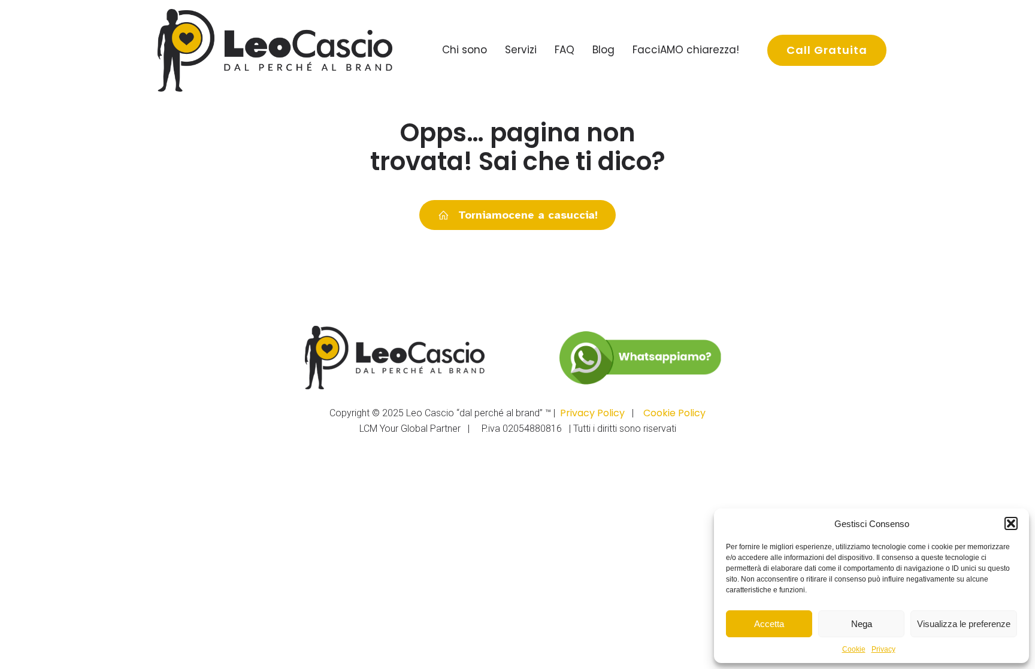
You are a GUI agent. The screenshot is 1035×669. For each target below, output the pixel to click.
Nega (861, 624)
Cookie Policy (674, 413)
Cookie (853, 649)
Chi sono (464, 50)
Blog (603, 50)
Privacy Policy (592, 413)
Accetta (769, 624)
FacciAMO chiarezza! (685, 50)
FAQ (564, 50)
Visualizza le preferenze (963, 624)
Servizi (521, 50)
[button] (1011, 523)
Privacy (883, 649)
